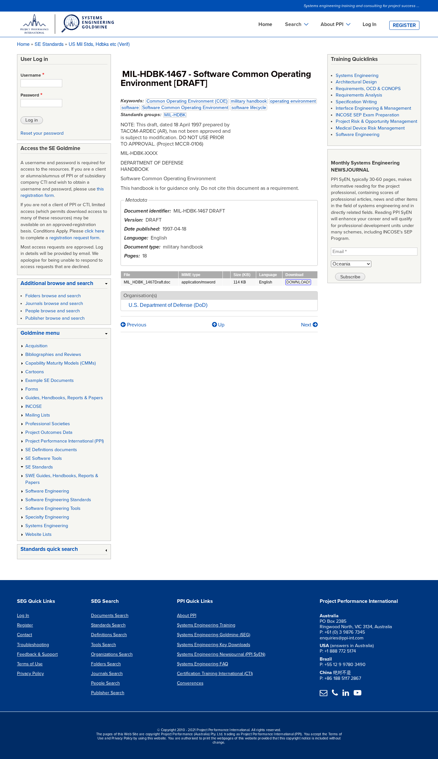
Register (404, 25)
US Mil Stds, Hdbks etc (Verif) (99, 43)
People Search (105, 683)
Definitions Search (109, 634)
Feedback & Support (37, 654)
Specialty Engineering (47, 517)
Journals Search (107, 673)
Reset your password (42, 133)
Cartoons (34, 372)
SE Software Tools (43, 458)
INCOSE (33, 406)
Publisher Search (107, 693)
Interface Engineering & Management (373, 108)
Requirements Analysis (359, 95)
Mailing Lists (37, 415)
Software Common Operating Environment (185, 107)
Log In (369, 24)
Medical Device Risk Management (370, 128)
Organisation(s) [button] (140, 295)
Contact (24, 634)
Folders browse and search (53, 296)
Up (221, 325)
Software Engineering (47, 491)
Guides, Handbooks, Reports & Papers (64, 398)
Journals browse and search (54, 303)
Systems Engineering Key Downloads (213, 644)
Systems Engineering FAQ (202, 664)
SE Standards (49, 43)
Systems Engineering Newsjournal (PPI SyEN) (221, 654)
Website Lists (38, 534)
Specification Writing (356, 102)
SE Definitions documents (51, 449)
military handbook (249, 101)
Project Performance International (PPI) (64, 441)
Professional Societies (47, 423)
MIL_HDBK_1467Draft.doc (147, 282)
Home (265, 24)
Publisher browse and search (55, 318)
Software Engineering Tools (52, 508)
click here (94, 231)
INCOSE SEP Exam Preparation (367, 115)
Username (31, 75)
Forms (31, 389)
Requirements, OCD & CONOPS (368, 88)
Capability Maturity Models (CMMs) (60, 363)
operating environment (293, 101)
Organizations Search (112, 654)
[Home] (67, 25)
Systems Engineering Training (206, 625)
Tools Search (103, 644)
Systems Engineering (46, 525)
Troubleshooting (33, 644)
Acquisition (36, 346)
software (130, 107)
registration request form (74, 237)
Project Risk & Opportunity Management (376, 121)
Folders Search (106, 664)
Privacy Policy (30, 673)
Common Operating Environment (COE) (187, 101)
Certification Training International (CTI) (215, 673)
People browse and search (52, 311)
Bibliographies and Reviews (53, 354)
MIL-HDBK (175, 115)
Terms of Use (30, 664)
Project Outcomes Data (48, 432)
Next (307, 325)
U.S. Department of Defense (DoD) (168, 305)
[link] (64, 284)
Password (30, 95)
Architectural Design (356, 82)
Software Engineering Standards (58, 499)
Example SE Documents (49, 380)
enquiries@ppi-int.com (342, 638)
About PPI (186, 615)
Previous (136, 325)
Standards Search (108, 625)
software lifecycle (249, 107)
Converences (190, 683)
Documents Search (110, 615)
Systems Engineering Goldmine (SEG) (213, 634)
